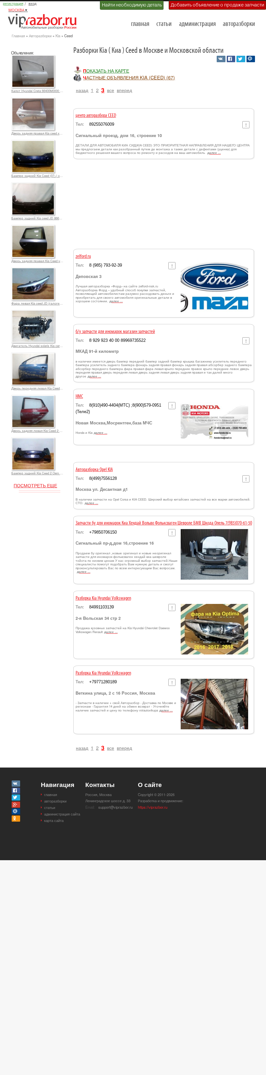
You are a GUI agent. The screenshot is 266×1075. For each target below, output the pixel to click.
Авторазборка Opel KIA (94, 469)
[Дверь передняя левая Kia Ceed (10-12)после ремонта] (32, 355)
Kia (57, 35)
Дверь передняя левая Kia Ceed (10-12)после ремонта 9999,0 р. (37, 388)
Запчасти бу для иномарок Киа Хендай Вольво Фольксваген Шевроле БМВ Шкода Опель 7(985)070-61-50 (164, 523)
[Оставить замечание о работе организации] (245, 124)
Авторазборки (40, 35)
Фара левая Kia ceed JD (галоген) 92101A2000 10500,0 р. (37, 303)
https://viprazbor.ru (152, 807)
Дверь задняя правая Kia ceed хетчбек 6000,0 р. (37, 133)
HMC (79, 396)
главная (140, 24)
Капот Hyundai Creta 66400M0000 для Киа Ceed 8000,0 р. (37, 90)
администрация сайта (62, 813)
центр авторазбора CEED (96, 115)
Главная (18, 35)
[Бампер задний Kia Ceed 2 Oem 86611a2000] (32, 440)
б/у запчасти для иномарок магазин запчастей (115, 331)
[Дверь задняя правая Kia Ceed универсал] (32, 227)
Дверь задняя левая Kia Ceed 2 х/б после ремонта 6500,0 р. (37, 430)
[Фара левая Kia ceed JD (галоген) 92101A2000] (32, 270)
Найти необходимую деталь (132, 5)
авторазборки (239, 24)
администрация (197, 24)
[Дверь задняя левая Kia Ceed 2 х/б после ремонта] (32, 397)
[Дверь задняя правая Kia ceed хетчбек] (32, 100)
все (110, 90)
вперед (124, 90)
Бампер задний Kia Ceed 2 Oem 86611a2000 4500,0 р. (37, 473)
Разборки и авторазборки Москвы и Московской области (44, 21)
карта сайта (54, 820)
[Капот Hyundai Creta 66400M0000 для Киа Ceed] (32, 58)
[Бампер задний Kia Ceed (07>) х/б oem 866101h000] (32, 142)
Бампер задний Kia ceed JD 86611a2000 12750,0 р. (37, 218)
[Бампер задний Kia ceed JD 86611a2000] (32, 185)
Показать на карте (106, 70)
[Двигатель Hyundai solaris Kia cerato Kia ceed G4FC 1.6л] (32, 313)
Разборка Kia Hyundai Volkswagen (103, 598)
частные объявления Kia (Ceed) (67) (129, 77)
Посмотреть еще (35, 485)
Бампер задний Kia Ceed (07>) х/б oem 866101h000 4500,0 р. (37, 175)
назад (82, 90)
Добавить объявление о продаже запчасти (217, 5)
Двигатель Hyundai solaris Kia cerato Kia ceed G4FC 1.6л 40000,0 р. (37, 345)
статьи (164, 24)
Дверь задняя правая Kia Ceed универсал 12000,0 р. (37, 261)
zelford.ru (83, 256)
